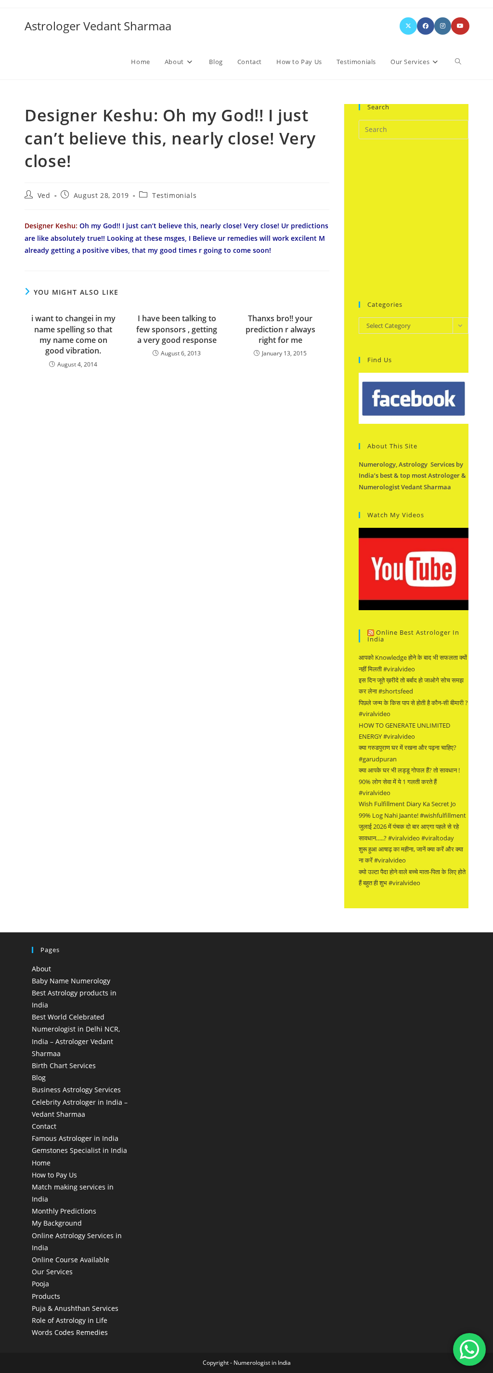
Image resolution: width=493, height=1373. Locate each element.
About (41, 968)
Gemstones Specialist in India (79, 1150)
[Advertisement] (426, 218)
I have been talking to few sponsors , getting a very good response (176, 329)
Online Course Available (70, 1259)
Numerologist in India (262, 1363)
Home (41, 1162)
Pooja (40, 1283)
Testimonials (174, 195)
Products (46, 1296)
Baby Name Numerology (71, 980)
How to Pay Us (54, 1174)
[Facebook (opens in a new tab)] (425, 26)
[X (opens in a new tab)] (408, 26)
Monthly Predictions (64, 1211)
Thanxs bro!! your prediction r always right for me (280, 329)
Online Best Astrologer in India (413, 636)
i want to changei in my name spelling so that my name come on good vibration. (73, 334)
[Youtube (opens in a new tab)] (460, 26)
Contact (44, 1126)
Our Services (52, 1271)
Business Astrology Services (76, 1089)
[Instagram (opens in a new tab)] (442, 26)
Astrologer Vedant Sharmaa (98, 26)
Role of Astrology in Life (69, 1320)
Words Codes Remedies (70, 1332)
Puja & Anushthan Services (75, 1308)
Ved (44, 195)
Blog (39, 1077)
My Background (57, 1223)
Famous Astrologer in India (75, 1138)
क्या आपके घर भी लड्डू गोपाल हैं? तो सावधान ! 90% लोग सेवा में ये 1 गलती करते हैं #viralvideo (409, 781)
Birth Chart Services (64, 1065)
